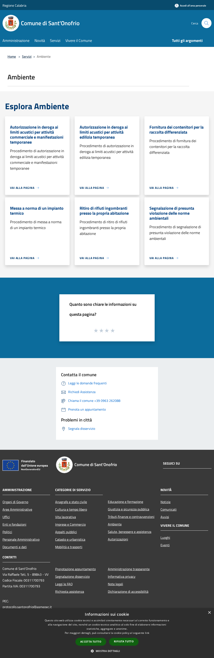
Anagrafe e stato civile (71, 501)
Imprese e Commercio (70, 524)
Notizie (165, 501)
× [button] (209, 612)
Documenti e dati (15, 546)
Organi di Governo (15, 501)
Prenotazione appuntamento (75, 569)
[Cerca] (206, 23)
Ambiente (115, 524)
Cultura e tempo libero (71, 509)
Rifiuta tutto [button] (124, 641)
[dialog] (107, 633)
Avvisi (164, 516)
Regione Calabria (14, 5)
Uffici (6, 516)
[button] (107, 651)
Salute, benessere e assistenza (129, 531)
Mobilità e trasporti (68, 546)
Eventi (165, 545)
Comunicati (168, 509)
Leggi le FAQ (64, 584)
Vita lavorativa (65, 516)
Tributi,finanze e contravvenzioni (131, 516)
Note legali (115, 584)
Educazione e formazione (125, 501)
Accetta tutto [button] (90, 641)
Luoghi (165, 537)
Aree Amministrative (17, 509)
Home (12, 56)
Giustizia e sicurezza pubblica (128, 509)
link (147, 633)
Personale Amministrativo (21, 539)
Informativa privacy (121, 576)
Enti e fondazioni (14, 524)
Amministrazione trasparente (129, 569)
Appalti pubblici (66, 531)
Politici (7, 531)
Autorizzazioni (118, 539)
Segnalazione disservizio (72, 576)
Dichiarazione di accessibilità (128, 591)
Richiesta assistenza (69, 591)
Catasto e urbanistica (70, 539)
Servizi (27, 56)
